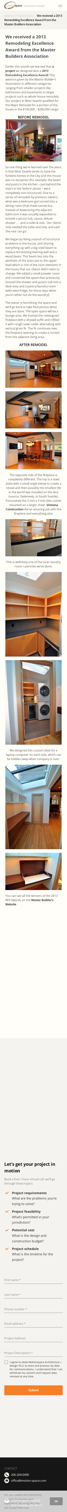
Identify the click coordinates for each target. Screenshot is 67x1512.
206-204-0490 (20, 1475)
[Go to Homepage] (30, 5)
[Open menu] (60, 6)
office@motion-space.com (28, 1481)
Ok (56, 1501)
